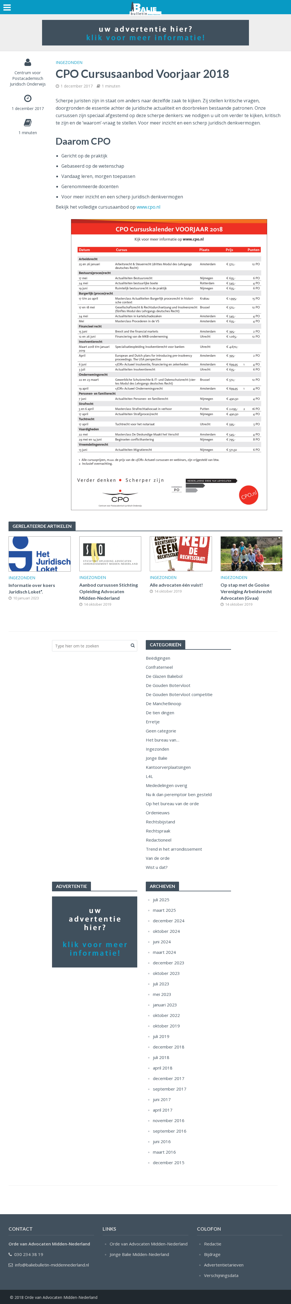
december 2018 (168, 1047)
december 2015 (168, 1162)
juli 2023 (161, 984)
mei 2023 (162, 994)
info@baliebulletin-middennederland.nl (52, 1265)
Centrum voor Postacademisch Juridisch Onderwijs (28, 78)
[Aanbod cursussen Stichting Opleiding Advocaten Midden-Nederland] (110, 553)
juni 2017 (162, 1099)
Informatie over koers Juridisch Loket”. (32, 588)
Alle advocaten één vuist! (176, 584)
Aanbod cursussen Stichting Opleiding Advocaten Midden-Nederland (108, 591)
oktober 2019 (166, 1026)
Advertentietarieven (224, 1265)
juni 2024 (162, 941)
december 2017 (168, 1078)
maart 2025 (164, 910)
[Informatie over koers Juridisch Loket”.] (39, 553)
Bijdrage (212, 1254)
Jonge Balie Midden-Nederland (139, 1254)
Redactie (212, 1244)
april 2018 (162, 1068)
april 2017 (162, 1110)
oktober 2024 (166, 931)
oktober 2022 (166, 1015)
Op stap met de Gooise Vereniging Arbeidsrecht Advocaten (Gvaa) (246, 591)
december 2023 (168, 962)
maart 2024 (164, 952)
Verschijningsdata (221, 1275)
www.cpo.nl (148, 207)
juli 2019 (161, 1036)
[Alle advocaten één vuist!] (181, 553)
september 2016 (169, 1131)
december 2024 (168, 920)
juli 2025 (161, 899)
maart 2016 (164, 1152)
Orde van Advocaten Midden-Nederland (149, 1244)
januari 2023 (165, 1005)
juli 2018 (161, 1057)
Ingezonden (69, 62)
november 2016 (168, 1120)
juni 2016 (162, 1141)
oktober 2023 (166, 973)
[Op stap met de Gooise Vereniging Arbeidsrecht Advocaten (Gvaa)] (251, 553)
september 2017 (169, 1089)
